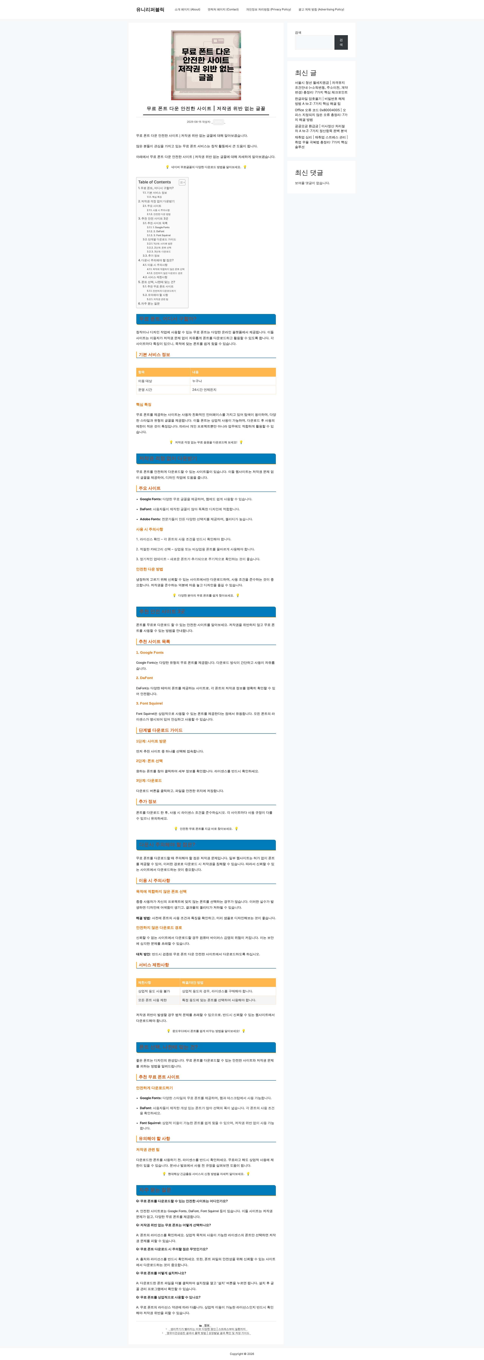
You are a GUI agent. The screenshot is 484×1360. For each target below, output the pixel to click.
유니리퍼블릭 (150, 9)
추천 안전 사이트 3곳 (154, 218)
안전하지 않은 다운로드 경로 (168, 273)
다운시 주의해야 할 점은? (157, 260)
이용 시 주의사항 (157, 264)
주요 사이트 (154, 205)
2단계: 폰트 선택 (162, 247)
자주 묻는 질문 (150, 303)
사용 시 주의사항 (161, 210)
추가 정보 (154, 255)
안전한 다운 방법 (162, 214)
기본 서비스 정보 (157, 192)
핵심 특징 (157, 196)
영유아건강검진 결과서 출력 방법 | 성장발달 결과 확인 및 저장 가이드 (208, 1332)
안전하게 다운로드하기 (164, 290)
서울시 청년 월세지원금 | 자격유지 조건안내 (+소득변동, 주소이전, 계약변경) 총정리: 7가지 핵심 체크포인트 (321, 87)
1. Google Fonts (161, 227)
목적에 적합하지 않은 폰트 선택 (168, 269)
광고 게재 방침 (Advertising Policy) (321, 9)
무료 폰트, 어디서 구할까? (157, 188)
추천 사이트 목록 (157, 223)
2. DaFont (159, 231)
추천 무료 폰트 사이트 (160, 286)
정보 (206, 1325)
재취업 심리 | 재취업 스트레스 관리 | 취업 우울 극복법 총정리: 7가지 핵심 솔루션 (321, 142)
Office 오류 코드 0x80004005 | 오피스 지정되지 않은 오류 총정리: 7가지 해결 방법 (321, 115)
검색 (298, 32)
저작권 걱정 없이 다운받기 (158, 201)
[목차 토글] (180, 182)
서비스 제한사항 (157, 277)
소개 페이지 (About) (187, 9)
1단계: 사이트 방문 (163, 243)
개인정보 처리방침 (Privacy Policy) (268, 9)
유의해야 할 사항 (158, 294)
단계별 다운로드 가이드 (162, 239)
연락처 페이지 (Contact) (223, 9)
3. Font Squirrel (162, 235)
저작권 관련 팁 (161, 299)
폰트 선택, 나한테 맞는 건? (158, 282)
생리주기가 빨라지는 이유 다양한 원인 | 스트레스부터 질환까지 (208, 1329)
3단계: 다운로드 (162, 251)
